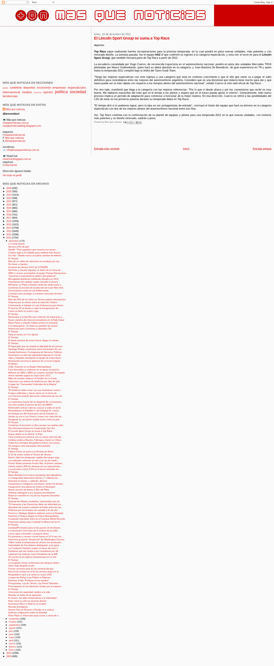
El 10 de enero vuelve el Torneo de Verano (29, 454)
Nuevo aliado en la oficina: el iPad (25, 434)
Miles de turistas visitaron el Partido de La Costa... (33, 378)
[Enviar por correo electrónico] (128, 122)
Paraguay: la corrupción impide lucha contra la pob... (34, 419)
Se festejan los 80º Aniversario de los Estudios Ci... (33, 413)
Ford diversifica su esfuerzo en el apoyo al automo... (34, 369)
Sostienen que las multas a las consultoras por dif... (34, 551)
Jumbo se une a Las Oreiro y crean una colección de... (35, 416)
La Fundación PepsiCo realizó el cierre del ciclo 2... (34, 548)
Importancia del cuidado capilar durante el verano (33, 282)
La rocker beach (16, 244)
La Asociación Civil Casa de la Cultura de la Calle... (33, 530)
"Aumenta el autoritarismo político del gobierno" (32, 276)
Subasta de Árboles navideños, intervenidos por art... (35, 501)
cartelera (16, 87)
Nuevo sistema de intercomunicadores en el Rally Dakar (36, 320)
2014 (9, 227)
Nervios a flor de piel (18, 247)
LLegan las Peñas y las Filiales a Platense (29, 577)
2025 (9, 191)
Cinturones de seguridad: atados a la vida (29, 592)
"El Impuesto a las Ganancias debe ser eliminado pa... (35, 504)
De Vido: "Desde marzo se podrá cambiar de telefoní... (35, 255)
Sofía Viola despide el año (21, 566)
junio (11, 634)
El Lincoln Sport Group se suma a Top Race (30, 431)
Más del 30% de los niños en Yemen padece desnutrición (37, 299)
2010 (9, 653)
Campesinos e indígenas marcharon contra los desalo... (36, 484)
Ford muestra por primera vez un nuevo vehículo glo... (35, 437)
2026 (9, 188)
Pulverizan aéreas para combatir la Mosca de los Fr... (35, 522)
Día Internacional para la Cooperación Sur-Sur (31, 428)
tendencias (10, 96)
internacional (11, 92)
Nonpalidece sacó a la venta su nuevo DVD (30, 574)
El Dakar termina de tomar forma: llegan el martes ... (34, 340)
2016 (9, 221)
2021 (9, 204)
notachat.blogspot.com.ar (17, 158)
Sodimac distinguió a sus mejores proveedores (31, 493)
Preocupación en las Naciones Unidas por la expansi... (35, 586)
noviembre (14, 618)
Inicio (186, 148)
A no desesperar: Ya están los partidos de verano (33, 326)
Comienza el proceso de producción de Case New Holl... (36, 288)
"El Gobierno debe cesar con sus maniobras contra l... (35, 390)
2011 (9, 237)
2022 (9, 201)
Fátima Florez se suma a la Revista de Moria (30, 451)
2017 (9, 217)
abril (11, 640)
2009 (9, 656)
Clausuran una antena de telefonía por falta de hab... (35, 381)
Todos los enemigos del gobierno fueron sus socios (34, 443)
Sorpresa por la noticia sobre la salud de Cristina (32, 302)
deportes (29, 87)
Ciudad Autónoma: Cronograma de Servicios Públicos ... (36, 352)
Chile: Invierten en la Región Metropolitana (29, 367)
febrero (13, 646)
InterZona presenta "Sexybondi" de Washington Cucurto (36, 539)
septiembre (15, 625)
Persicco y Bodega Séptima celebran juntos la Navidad (35, 513)
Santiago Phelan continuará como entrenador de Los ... (36, 349)
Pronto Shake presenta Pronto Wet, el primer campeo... (36, 463)
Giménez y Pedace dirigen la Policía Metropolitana (33, 516)
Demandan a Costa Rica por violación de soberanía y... (36, 317)
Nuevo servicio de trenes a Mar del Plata (28, 490)
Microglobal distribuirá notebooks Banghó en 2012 (33, 279)
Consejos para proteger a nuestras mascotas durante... (36, 293)
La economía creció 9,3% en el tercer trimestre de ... (34, 469)
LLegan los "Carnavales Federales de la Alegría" (32, 384)
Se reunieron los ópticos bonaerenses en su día (32, 557)
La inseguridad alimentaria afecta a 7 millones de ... (34, 478)
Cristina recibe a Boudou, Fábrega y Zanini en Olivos (34, 440)
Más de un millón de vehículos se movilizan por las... (34, 261)
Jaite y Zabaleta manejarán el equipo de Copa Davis (34, 358)
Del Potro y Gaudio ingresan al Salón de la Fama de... (35, 270)
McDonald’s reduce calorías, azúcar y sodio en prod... (35, 408)
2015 (9, 224)
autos (5, 88)
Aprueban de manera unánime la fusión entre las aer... (35, 507)
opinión (48, 92)
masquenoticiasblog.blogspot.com (22, 125)
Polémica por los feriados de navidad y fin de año (33, 510)
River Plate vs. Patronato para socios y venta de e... (34, 615)
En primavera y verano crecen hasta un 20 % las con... (35, 536)
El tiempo (13, 364)
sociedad (78, 92)
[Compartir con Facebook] (137, 122)
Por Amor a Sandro (17, 264)
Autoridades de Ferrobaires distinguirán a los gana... (34, 545)
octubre (13, 621)
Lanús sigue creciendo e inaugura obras (28, 533)
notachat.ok (10, 165)
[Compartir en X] (134, 122)
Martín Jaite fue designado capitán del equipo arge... (34, 457)
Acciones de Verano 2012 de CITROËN (28, 267)
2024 (9, 194)
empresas (59, 87)
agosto (12, 628)
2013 (9, 231)
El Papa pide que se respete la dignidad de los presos (35, 346)
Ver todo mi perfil (12, 175)
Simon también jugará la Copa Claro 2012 (29, 375)
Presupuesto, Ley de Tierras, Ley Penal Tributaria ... (34, 583)
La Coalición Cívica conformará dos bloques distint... (34, 563)
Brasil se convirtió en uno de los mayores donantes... (34, 495)
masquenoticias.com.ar (16, 122)
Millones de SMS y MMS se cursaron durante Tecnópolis (36, 372)
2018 (9, 214)
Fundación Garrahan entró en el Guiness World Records (36, 519)
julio (11, 631)
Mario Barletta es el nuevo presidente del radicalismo (35, 475)
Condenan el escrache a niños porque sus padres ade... (36, 425)
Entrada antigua (262, 148)
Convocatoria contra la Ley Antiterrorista (28, 290)
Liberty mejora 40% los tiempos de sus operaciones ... (35, 466)
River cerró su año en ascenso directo (27, 601)
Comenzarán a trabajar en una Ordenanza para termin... (36, 305)
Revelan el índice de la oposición (24, 595)
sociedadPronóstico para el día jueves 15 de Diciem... (35, 528)
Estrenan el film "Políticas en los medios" (28, 580)
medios (27, 92)
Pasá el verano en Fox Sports (23, 334)
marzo (12, 643)
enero (12, 650)
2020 (9, 208)
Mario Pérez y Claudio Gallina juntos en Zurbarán (33, 323)
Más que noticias (15, 109)
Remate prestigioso (18, 607)
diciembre (14, 241)
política (61, 92)
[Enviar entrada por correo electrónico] (124, 122)
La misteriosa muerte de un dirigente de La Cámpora (35, 402)
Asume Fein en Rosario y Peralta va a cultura (31, 610)
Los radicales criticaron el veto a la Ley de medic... (33, 460)
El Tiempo (13, 258)
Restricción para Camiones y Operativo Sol (29, 329)
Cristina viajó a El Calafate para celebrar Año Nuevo (34, 252)
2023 (9, 198)
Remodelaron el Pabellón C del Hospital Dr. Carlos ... (34, 410)
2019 (9, 211)
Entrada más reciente (106, 148)
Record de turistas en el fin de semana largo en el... (34, 571)
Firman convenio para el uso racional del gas (30, 569)
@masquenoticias (15, 140)
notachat (38, 92)
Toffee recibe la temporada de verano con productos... (35, 542)
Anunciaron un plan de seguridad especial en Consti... (35, 355)
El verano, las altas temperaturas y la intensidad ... (33, 598)
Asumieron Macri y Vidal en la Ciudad (27, 604)
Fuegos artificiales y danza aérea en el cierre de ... (33, 393)
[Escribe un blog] (131, 122)
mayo (12, 637)
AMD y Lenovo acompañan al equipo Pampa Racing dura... (38, 273)
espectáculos (77, 87)
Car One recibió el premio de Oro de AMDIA (30, 405)
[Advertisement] (151, 136)
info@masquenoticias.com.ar (23, 149)
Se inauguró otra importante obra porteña (29, 446)
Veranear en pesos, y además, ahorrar (27, 481)
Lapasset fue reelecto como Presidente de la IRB (32, 554)
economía (44, 87)
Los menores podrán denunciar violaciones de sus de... (36, 396)
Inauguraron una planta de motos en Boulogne (31, 487)
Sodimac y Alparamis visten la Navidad (27, 612)
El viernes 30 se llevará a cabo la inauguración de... (34, 308)
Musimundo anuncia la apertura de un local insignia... (35, 361)
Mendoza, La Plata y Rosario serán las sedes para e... (35, 285)
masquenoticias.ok (14, 134)
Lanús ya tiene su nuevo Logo (23, 311)
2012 (9, 234)
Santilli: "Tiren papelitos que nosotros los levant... (32, 249)
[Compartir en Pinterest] (140, 122)
